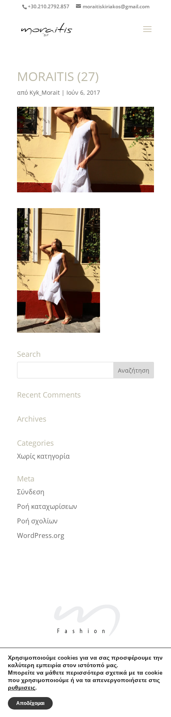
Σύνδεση (30, 491)
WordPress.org (40, 535)
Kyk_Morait (44, 92)
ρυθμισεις (21, 688)
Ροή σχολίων (37, 520)
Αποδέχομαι (30, 703)
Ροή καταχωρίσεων (47, 506)
